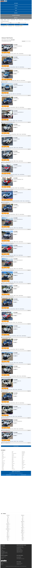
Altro (8, 521)
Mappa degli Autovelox (20, 551)
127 (23, 516)
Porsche (23, 465)
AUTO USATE (16, 3)
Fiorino (8, 527)
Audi (12, 452)
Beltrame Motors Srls (8, 135)
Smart (12, 467)
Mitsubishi (23, 462)
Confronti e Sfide (13, 19)
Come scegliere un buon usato (20, 558)
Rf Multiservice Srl (8, 162)
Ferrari (13, 456)
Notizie (5, 19)
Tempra (23, 537)
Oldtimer (3, 464)
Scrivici (2, 564)
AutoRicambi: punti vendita (20, 547)
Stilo (23, 536)
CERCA (8, 24)
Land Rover (23, 460)
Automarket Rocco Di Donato (9, 189)
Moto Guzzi (3, 463)
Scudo (8, 535)
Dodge (3, 456)
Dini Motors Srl (7, 202)
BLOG (16, 10)
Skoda (2, 467)
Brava (8, 522)
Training (2, 19)
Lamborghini (3, 460)
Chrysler (3, 454)
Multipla (23, 530)
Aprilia (3, 452)
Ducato (8, 526)
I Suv (1, 549)
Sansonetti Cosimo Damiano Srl (10, 229)
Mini (12, 462)
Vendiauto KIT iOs (19, 564)
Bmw (2, 453)
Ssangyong (23, 467)
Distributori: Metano (19, 549)
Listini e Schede (3, 546)
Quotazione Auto (21, 19)
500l (8, 520)
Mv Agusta (13, 463)
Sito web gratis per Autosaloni (5, 21)
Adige (12, 451)
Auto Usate (2, 557)
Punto (8, 532)
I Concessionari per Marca (20, 546)
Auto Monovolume (3, 548)
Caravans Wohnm (14, 453)
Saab (12, 466)
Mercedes (3, 462)
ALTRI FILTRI (21, 24)
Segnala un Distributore (20, 550)
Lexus (2, 461)
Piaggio (13, 465)
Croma (8, 525)
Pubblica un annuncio (16, 15)
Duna (23, 526)
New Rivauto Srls (8, 95)
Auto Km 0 (2, 558)
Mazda (23, 461)
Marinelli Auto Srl (8, 430)
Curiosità (8, 19)
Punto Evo (23, 532)
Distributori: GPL (19, 548)
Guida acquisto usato (27, 19)
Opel (12, 464)
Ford (22, 456)
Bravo (23, 522)
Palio (8, 531)
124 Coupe (8, 515)
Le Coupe (2, 550)
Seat (22, 466)
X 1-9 (23, 540)
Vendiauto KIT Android (19, 563)
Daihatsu (23, 455)
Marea (8, 530)
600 (23, 520)
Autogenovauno (8, 68)
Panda (23, 531)
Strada (8, 537)
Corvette (23, 454)
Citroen (13, 454)
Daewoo (13, 455)
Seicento (8, 536)
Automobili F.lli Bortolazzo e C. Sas (10, 122)
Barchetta (23, 521)
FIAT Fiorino (16, 44)
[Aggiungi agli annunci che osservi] (16, 47)
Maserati (13, 461)
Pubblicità (2, 563)
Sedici (23, 535)
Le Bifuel (2, 547)
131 (23, 517)
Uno (8, 540)
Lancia (13, 460)
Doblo (23, 525)
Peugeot (3, 465)
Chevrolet (23, 453)
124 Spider (23, 515)
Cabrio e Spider (3, 551)
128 (8, 517)
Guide (17, 19)
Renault (3, 466)
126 (8, 516)
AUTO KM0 (16, 5)
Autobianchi (23, 452)
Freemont (23, 527)
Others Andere (24, 464)
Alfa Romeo (23, 451)
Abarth (3, 451)
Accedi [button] (16, 17)
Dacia (2, 455)
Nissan (23, 463)
